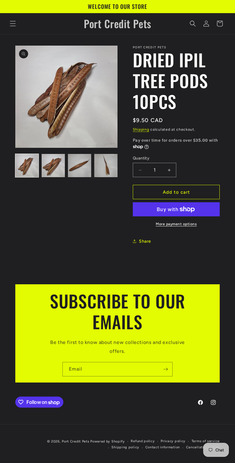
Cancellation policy (203, 447)
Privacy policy (173, 441)
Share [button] (145, 241)
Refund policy (143, 441)
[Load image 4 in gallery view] (106, 165)
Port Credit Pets (75, 441)
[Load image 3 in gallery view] (79, 165)
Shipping (141, 129)
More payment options (176, 224)
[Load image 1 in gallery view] (27, 165)
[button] (13, 23)
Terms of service (206, 441)
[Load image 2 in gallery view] (53, 165)
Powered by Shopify (107, 441)
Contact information (162, 447)
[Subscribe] (165, 369)
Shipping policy (125, 447)
